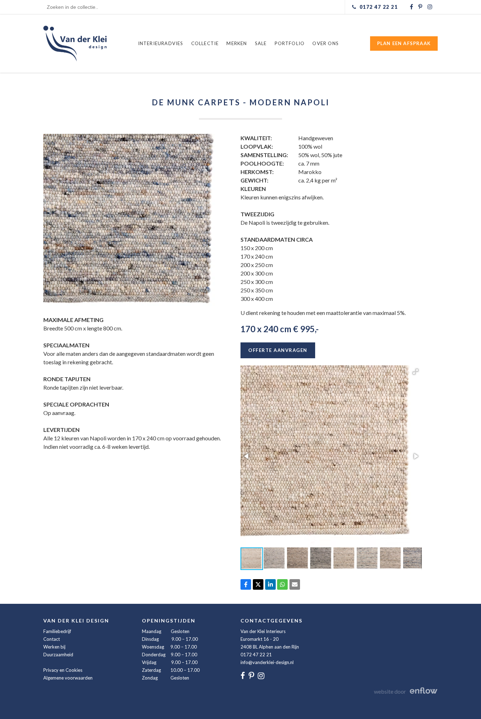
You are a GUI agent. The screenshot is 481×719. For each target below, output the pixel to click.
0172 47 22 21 (256, 654)
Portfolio (290, 43)
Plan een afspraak (404, 43)
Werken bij (54, 647)
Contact (51, 639)
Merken (236, 43)
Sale (261, 43)
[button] (415, 371)
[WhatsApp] (282, 584)
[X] (258, 584)
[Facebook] (246, 584)
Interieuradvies (160, 43)
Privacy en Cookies (62, 670)
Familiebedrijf (57, 631)
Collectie (205, 43)
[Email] (294, 584)
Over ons (325, 43)
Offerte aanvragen (277, 350)
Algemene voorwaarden (68, 678)
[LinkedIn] (270, 584)
